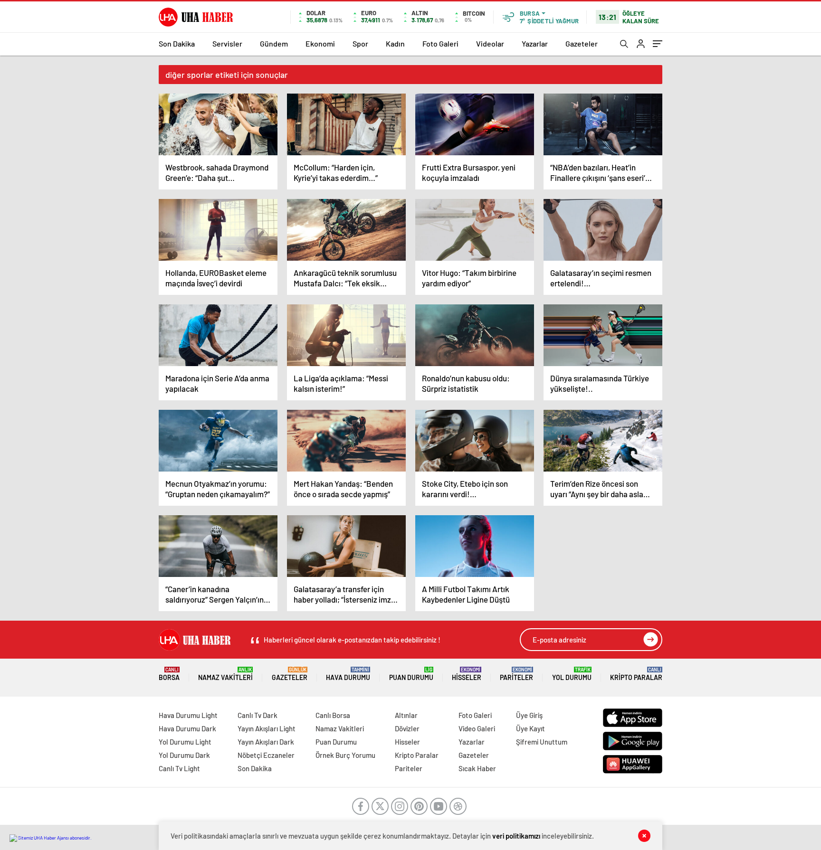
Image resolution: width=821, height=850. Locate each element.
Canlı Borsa (332, 715)
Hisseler (466, 674)
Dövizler (407, 728)
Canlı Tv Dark (257, 715)
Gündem (274, 43)
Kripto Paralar (636, 674)
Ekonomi (320, 43)
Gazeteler (581, 43)
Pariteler (516, 674)
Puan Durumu (411, 674)
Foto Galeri (440, 43)
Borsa (169, 674)
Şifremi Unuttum (541, 741)
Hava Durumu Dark (187, 728)
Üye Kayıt (530, 728)
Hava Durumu (348, 674)
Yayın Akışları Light (267, 728)
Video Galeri (476, 728)
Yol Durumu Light (185, 741)
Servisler (227, 43)
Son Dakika (177, 43)
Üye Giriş (529, 715)
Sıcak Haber (477, 768)
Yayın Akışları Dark (266, 741)
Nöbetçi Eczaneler (266, 755)
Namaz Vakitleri (225, 674)
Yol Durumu (572, 674)
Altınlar (406, 715)
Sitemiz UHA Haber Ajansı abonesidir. (54, 838)
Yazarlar (535, 43)
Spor (360, 43)
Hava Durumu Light (188, 715)
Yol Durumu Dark (184, 755)
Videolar (490, 43)
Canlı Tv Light (179, 768)
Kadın (395, 43)
